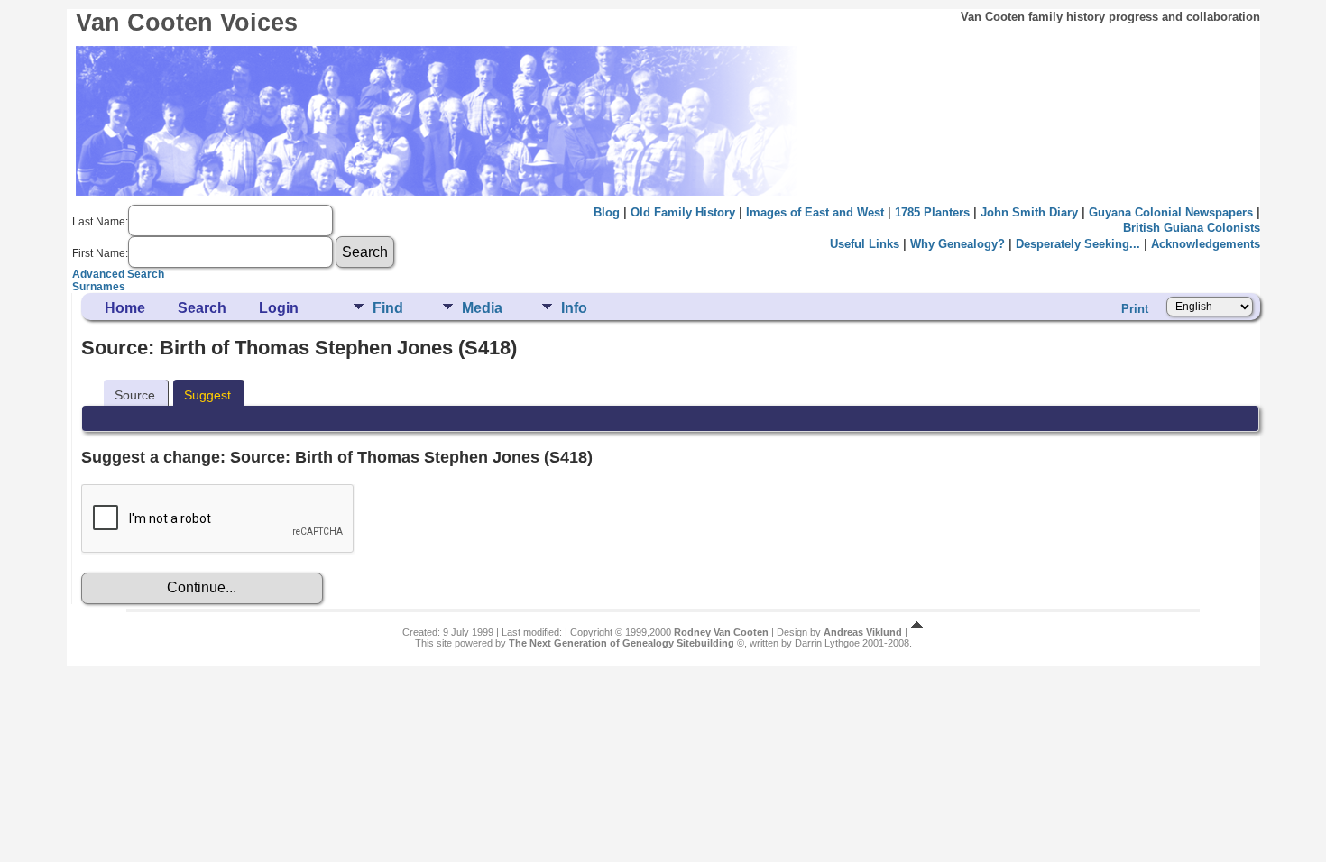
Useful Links (864, 244)
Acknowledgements (1205, 244)
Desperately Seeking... (1078, 244)
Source (135, 395)
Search (202, 308)
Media (482, 308)
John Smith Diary (1029, 212)
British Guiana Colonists (1191, 227)
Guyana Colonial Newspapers (1171, 212)
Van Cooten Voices (187, 22)
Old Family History (683, 212)
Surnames (98, 286)
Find (388, 308)
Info (574, 308)
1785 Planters (932, 212)
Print (1134, 309)
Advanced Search (118, 274)
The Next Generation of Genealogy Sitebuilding (621, 642)
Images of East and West (815, 212)
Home (125, 308)
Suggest (207, 395)
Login (279, 308)
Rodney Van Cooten (721, 632)
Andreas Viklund (863, 632)
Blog (607, 212)
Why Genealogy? (957, 244)
